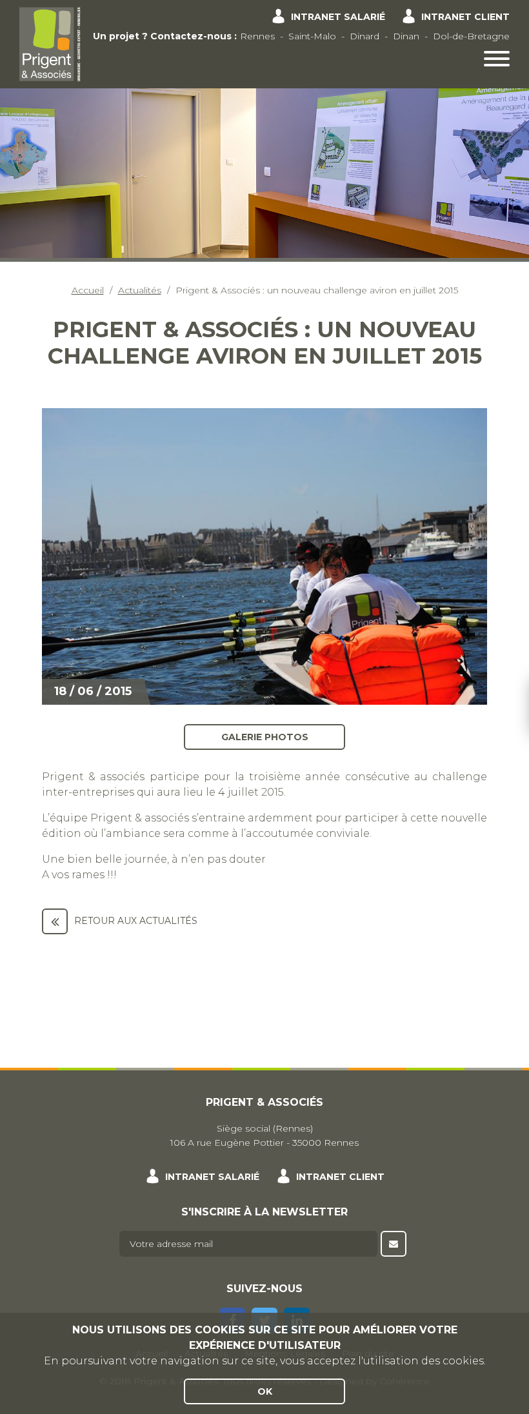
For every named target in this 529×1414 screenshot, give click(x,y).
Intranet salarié (338, 17)
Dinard (364, 36)
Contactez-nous (191, 36)
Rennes (257, 36)
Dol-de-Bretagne (471, 36)
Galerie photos (264, 736)
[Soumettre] (393, 1244)
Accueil (88, 290)
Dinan (406, 36)
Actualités (139, 290)
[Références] (55, 921)
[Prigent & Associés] (50, 43)
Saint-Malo (312, 36)
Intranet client (465, 17)
